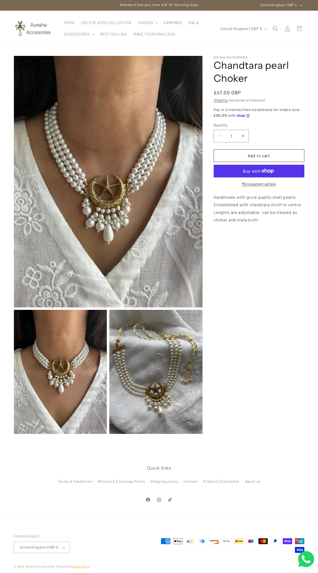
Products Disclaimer (221, 481)
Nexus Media (81, 566)
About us (252, 481)
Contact (191, 481)
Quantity (221, 125)
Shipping (220, 100)
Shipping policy (164, 481)
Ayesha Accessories (40, 566)
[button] (147, 23)
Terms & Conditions (75, 481)
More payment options (259, 184)
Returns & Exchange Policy (121, 481)
